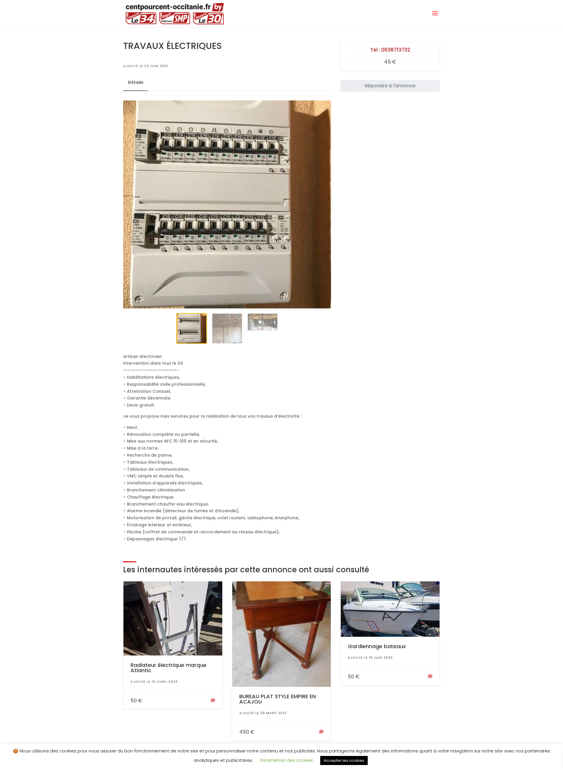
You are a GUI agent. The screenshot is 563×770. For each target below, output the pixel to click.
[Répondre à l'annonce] (213, 700)
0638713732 (395, 49)
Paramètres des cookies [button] (286, 760)
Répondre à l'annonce (390, 85)
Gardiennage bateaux (377, 646)
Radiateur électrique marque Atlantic (168, 667)
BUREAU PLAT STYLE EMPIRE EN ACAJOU (277, 699)
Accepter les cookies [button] (344, 760)
